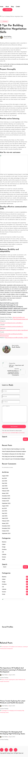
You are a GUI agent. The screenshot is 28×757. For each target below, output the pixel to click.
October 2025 (5, 501)
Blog (12, 6)
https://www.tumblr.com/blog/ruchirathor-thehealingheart (11, 335)
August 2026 (5, 476)
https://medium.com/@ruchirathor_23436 (16, 337)
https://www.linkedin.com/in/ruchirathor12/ (11, 326)
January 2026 (5, 493)
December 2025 (6, 496)
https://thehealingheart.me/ (20, 319)
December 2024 (6, 526)
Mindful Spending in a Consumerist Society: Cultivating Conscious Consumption (13, 373)
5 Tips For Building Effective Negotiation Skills (13, 29)
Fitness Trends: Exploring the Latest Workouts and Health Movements (12, 702)
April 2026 (4, 486)
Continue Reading (4, 677)
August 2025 (5, 506)
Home (1, 6)
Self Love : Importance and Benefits (16, 366)
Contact (18, 6)
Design (3, 547)
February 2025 (5, 521)
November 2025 (6, 498)
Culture (3, 544)
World (3, 559)
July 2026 (4, 478)
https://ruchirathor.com (19, 317)
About (7, 6)
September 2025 (6, 503)
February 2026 (5, 491)
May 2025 (4, 513)
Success (4, 557)
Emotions (5, 21)
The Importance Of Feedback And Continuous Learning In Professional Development (13, 670)
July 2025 (4, 508)
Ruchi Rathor (7, 36)
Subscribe (8, 9)
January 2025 (5, 523)
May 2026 (4, 483)
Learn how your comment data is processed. (13, 432)
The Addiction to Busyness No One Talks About (13, 454)
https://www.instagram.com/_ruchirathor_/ (11, 323)
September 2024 (6, 533)
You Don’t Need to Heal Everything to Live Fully (13, 449)
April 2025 (4, 516)
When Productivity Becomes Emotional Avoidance (14, 451)
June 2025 (4, 511)
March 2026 (5, 488)
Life (3, 552)
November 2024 (6, 528)
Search (4, 437)
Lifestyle (4, 554)
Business (4, 542)
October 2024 (5, 531)
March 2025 (5, 518)
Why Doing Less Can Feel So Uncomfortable (12, 456)
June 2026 (4, 481)
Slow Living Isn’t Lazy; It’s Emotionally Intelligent (13, 459)
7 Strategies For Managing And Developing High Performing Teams (12, 733)
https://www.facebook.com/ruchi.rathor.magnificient (14, 330)
